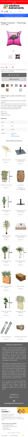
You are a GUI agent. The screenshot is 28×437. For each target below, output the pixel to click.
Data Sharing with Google (8, 425)
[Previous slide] (3, 38)
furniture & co (14, 133)
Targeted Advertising (7, 429)
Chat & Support (6, 428)
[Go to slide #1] (10, 56)
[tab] (13, 51)
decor (12, 134)
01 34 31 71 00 (15, 397)
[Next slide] (25, 38)
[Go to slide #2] (17, 56)
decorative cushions (15, 136)
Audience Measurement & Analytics (10, 426)
